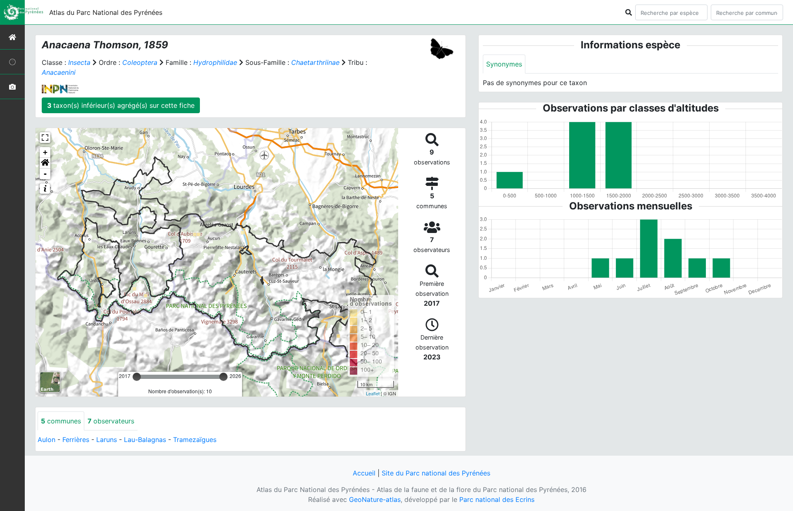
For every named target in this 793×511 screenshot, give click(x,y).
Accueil (364, 473)
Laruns (106, 439)
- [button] (45, 173)
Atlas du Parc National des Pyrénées (105, 12)
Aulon (46, 439)
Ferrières (75, 439)
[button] (45, 163)
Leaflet (373, 393)
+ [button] (45, 152)
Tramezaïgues (194, 439)
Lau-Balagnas (145, 439)
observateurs (111, 421)
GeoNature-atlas (375, 499)
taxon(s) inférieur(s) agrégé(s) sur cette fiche (121, 105)
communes (61, 421)
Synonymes (504, 64)
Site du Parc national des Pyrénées (436, 473)
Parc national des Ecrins (496, 499)
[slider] (137, 377)
